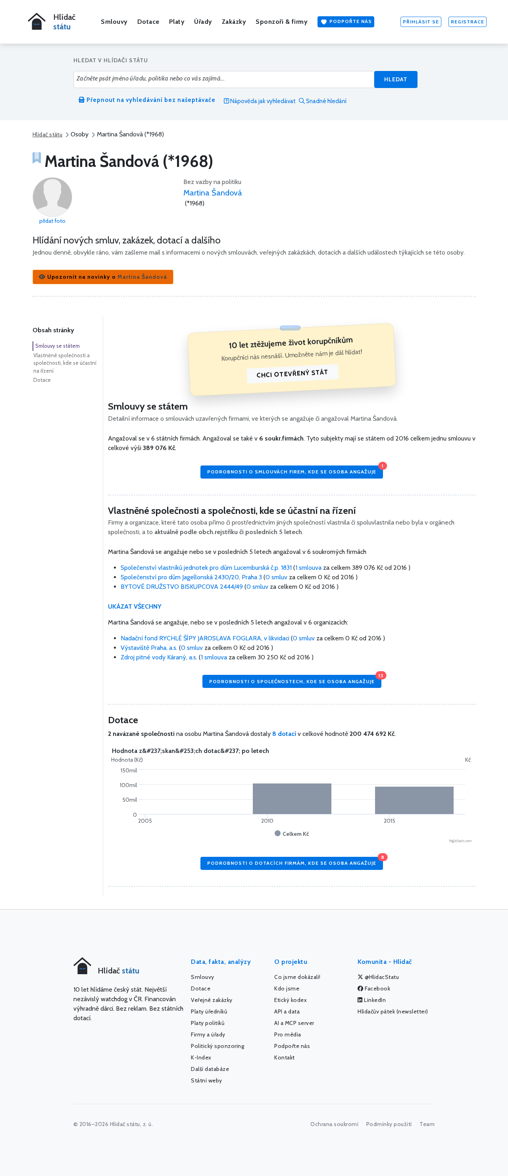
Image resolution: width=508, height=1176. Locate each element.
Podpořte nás (350, 21)
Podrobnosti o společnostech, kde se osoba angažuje (295, 679)
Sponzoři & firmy (282, 21)
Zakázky (234, 21)
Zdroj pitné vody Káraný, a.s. (160, 657)
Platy (177, 21)
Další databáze (210, 1069)
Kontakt (284, 1057)
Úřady (203, 21)
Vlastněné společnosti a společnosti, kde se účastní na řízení (64, 363)
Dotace (148, 21)
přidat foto (52, 220)
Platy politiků (207, 1023)
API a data (287, 1011)
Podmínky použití (389, 1124)
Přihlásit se (421, 22)
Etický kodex (290, 1000)
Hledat (396, 79)
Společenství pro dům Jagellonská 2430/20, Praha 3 (192, 577)
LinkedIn (374, 1000)
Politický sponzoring (217, 1046)
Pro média (287, 1034)
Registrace (467, 22)
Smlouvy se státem (57, 346)
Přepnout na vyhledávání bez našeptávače (150, 99)
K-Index (201, 1057)
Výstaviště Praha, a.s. (150, 647)
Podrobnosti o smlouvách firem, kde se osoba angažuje (295, 470)
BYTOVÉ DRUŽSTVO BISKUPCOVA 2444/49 (182, 586)
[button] (103, 277)
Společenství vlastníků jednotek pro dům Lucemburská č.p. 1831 (207, 567)
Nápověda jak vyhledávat (262, 101)
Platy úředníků (209, 1011)
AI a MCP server (294, 1023)
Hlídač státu (47, 134)
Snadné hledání (325, 101)
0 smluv (276, 577)
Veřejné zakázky (212, 1000)
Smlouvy (114, 21)
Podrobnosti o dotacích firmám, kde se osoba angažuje (295, 861)
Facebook (377, 988)
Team (427, 1124)
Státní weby (206, 1080)
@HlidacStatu (381, 977)
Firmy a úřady (208, 1034)
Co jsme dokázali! (297, 977)
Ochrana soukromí (334, 1124)
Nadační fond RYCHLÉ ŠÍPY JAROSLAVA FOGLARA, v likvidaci (206, 638)
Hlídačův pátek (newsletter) (393, 1011)
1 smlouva (308, 567)
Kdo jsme (286, 988)
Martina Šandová (212, 192)
